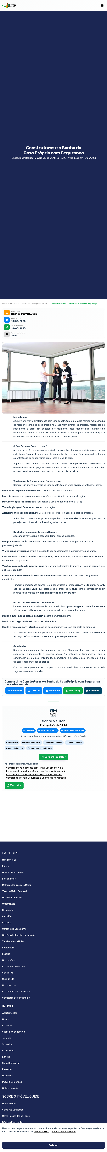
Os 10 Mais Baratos (12, 897)
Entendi (53, 1145)
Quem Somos (9, 1103)
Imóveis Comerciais (12, 1082)
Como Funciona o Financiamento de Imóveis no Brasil (34, 774)
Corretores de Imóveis (13, 966)
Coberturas (8, 1050)
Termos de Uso (41, 1131)
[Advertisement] (53, 816)
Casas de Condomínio (13, 1031)
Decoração (7, 910)
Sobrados (7, 1044)
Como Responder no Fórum (16, 1116)
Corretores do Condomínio (16, 997)
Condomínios (9, 860)
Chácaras (7, 1025)
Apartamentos (9, 1013)
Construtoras (9, 985)
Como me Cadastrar (12, 1109)
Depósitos (7, 1075)
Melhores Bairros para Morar (16, 885)
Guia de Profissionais (13, 872)
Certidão (6, 922)
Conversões (8, 960)
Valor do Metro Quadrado (15, 891)
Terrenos (6, 1038)
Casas (5, 1019)
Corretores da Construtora (16, 991)
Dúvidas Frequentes (12, 1122)
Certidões (7, 916)
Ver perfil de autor (55, 757)
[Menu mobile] (102, 5)
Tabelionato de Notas (13, 941)
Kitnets (6, 1057)
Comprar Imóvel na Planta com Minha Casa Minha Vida (34, 767)
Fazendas (7, 1069)
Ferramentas (9, 878)
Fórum (5, 866)
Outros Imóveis (10, 1088)
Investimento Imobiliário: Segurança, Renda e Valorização (36, 771)
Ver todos (15, 785)
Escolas (6, 954)
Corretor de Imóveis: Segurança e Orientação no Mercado (36, 777)
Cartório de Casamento (14, 929)
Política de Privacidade (64, 1131)
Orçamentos (8, 903)
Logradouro (8, 947)
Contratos (7, 972)
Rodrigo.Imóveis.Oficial (24, 314)
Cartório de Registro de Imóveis (18, 935)
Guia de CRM (8, 979)
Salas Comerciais (11, 1063)
